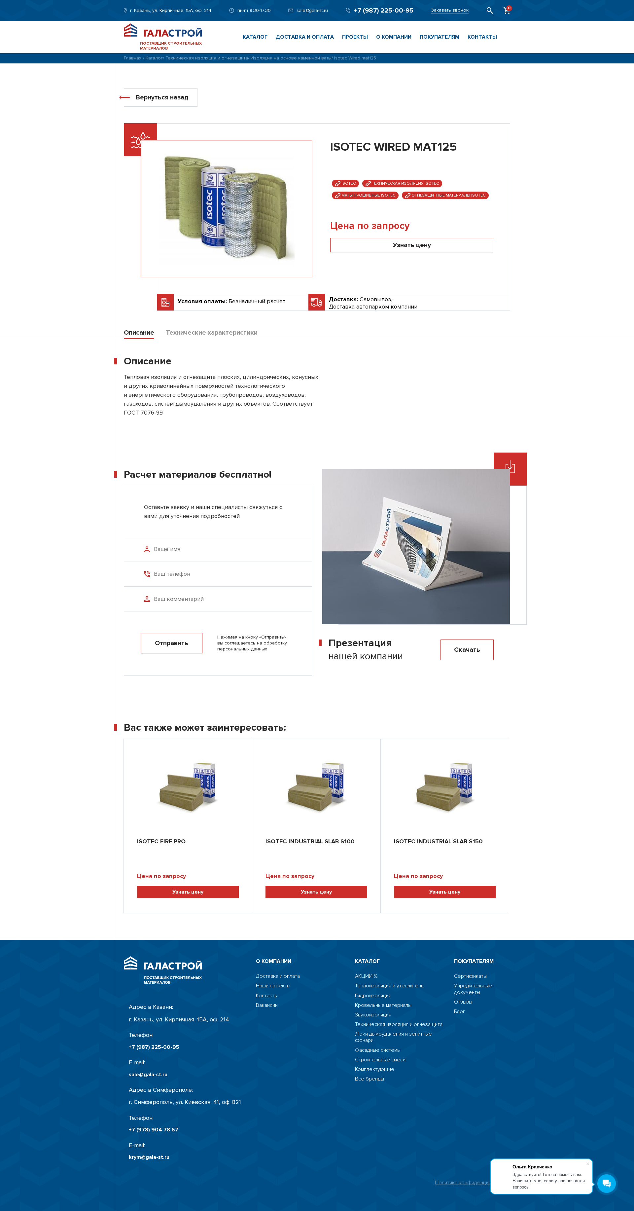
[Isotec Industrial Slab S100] (316, 785)
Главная (133, 58)
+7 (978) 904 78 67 (153, 1130)
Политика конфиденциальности (472, 1183)
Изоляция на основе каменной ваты (291, 58)
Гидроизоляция (373, 996)
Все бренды (369, 1079)
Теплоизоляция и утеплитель (389, 986)
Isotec (348, 183)
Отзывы (463, 1002)
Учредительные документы (473, 989)
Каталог (255, 37)
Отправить (171, 643)
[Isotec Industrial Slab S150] (445, 785)
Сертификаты (470, 976)
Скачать (467, 650)
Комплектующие (374, 1069)
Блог (459, 1012)
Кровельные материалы (383, 1005)
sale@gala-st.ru (312, 10)
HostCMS (465, 1021)
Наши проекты (273, 986)
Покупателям (439, 37)
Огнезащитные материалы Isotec (447, 195)
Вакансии (267, 1005)
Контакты (482, 37)
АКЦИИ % (366, 976)
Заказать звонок (450, 10)
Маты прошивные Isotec (367, 195)
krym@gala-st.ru (149, 1157)
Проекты (355, 37)
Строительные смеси (380, 1060)
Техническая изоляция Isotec (405, 183)
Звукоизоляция (373, 1015)
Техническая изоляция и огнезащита (206, 58)
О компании (393, 37)
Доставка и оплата (305, 37)
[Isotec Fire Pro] (188, 785)
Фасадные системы (378, 1050)
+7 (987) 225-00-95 (383, 11)
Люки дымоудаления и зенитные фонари (393, 1037)
